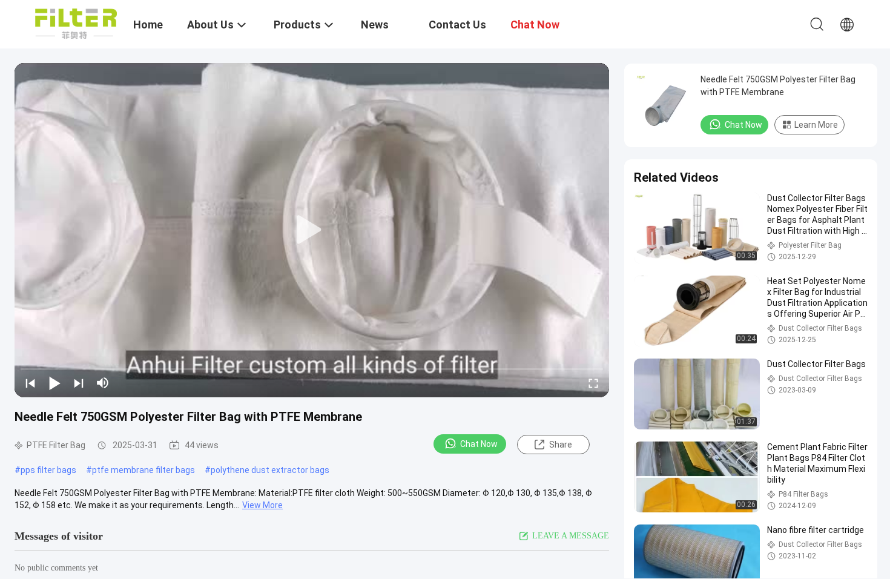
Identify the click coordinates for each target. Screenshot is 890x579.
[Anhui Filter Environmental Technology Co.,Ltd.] (76, 23)
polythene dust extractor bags (270, 470)
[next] (79, 383)
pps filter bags (48, 470)
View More (262, 505)
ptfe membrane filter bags (143, 470)
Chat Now (479, 444)
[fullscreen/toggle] (593, 383)
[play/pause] (54, 383)
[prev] (30, 383)
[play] (312, 230)
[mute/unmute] (103, 383)
